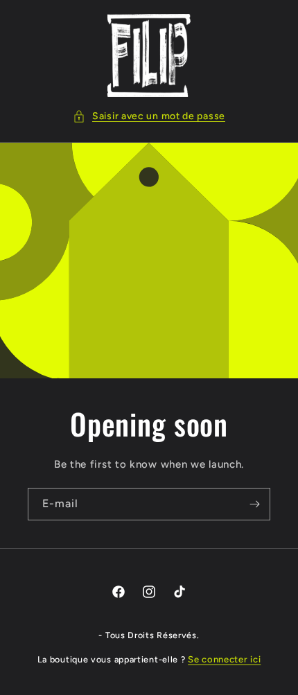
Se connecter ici (224, 659)
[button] (149, 116)
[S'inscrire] (254, 504)
